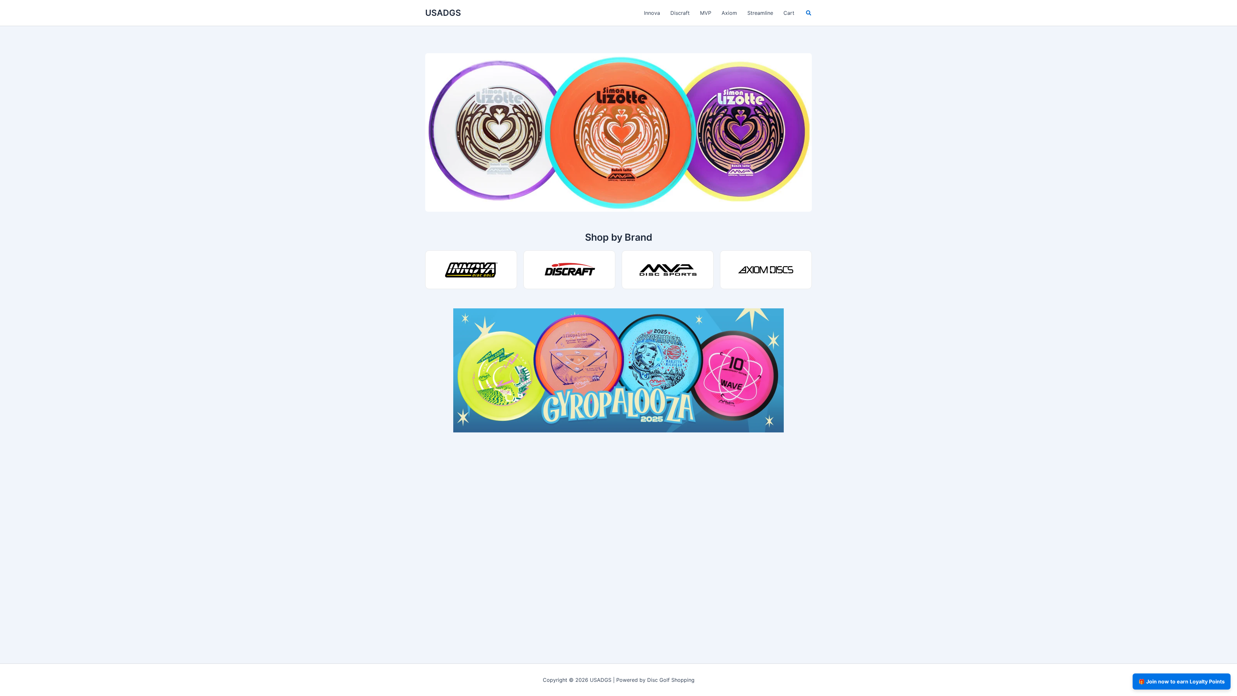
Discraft (680, 13)
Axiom (729, 13)
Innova (652, 13)
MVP (705, 13)
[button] (809, 13)
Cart (788, 13)
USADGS (443, 13)
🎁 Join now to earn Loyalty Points (1181, 681)
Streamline (760, 13)
